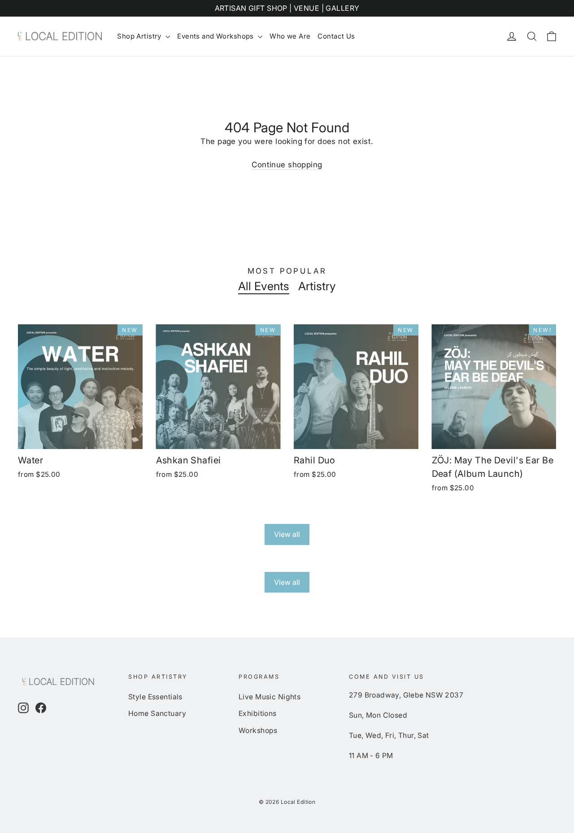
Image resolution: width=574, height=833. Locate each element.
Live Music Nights (269, 697)
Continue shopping (287, 164)
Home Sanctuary (157, 713)
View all (287, 534)
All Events (263, 286)
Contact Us (336, 36)
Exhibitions (258, 713)
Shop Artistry (140, 36)
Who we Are (290, 36)
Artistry (317, 286)
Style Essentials (155, 697)
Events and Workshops (216, 36)
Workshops (258, 730)
